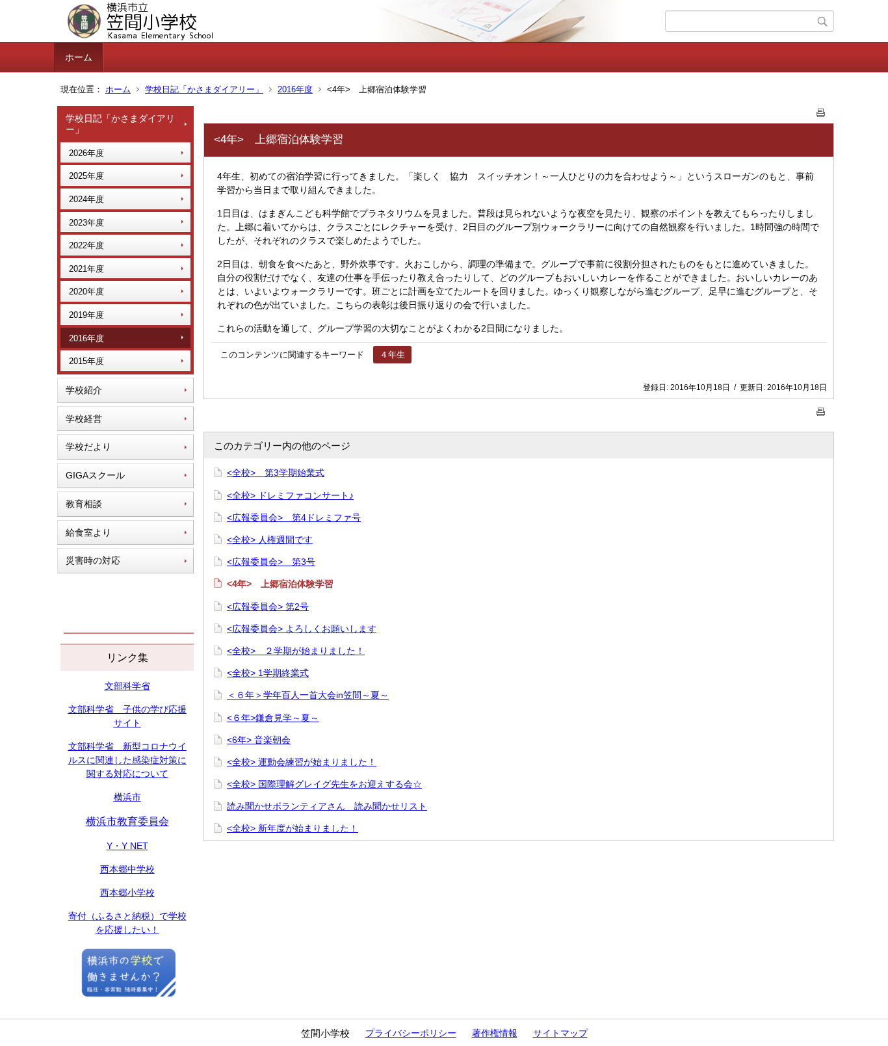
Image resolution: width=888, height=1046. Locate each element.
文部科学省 (127, 686)
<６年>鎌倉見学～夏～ (273, 718)
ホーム (78, 57)
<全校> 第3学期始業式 (275, 472)
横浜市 (127, 797)
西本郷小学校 (127, 892)
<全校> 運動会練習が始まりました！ (301, 762)
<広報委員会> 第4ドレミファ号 (294, 517)
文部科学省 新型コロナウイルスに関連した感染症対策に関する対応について (127, 760)
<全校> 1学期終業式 (268, 673)
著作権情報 (494, 1033)
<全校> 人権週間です (270, 539)
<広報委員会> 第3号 (271, 561)
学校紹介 (84, 390)
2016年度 (295, 89)
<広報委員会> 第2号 (268, 606)
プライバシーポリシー (410, 1033)
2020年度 (86, 291)
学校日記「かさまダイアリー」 (204, 89)
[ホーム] (361, 21)
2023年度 (86, 223)
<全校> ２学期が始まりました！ (296, 651)
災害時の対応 (93, 560)
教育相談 (84, 504)
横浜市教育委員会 (127, 821)
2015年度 (86, 361)
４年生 (392, 355)
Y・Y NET (127, 846)
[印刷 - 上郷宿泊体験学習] (821, 110)
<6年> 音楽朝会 (259, 740)
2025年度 (86, 176)
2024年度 (86, 199)
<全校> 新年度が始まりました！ (292, 828)
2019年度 (86, 315)
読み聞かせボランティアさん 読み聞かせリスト (327, 806)
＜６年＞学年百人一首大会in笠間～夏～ (308, 695)
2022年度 (86, 245)
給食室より (88, 532)
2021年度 (86, 269)
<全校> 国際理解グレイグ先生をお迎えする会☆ (324, 784)
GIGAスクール (95, 475)
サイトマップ (560, 1033)
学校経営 (84, 418)
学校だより (88, 446)
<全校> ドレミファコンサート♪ (290, 495)
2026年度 (86, 153)
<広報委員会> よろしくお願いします (301, 628)
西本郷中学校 (127, 869)
